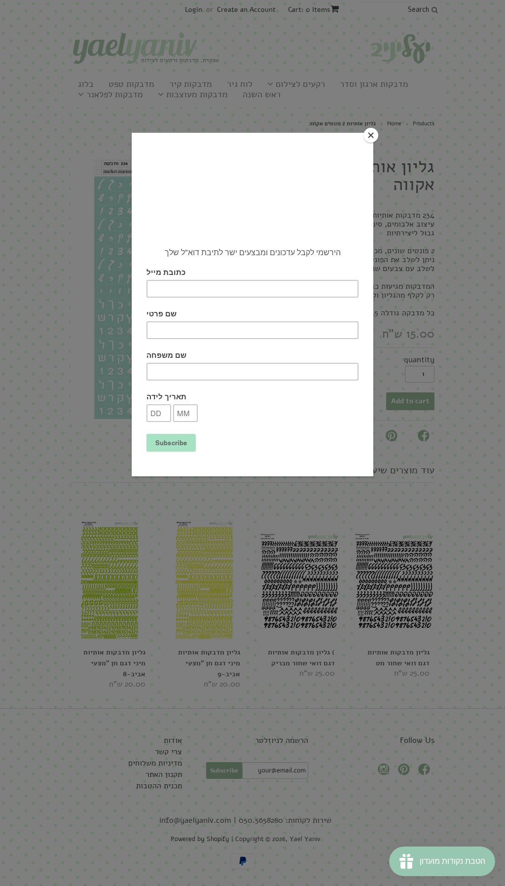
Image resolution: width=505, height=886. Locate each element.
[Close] (370, 135)
